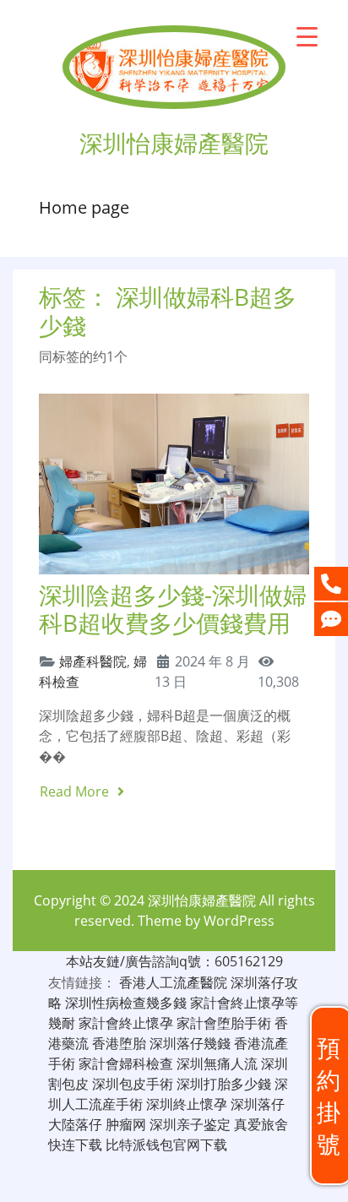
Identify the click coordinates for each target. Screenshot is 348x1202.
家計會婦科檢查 (126, 1063)
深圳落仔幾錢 (190, 1043)
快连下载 (75, 1144)
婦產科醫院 (93, 661)
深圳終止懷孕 (186, 1104)
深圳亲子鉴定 (190, 1124)
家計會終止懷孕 (126, 1023)
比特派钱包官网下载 (166, 1144)
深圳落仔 (258, 1104)
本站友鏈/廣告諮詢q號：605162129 (174, 961)
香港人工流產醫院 (173, 982)
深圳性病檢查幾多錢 (126, 1002)
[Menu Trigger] (307, 36)
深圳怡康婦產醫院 (202, 900)
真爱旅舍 (261, 1124)
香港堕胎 (119, 1043)
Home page (84, 207)
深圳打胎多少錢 (224, 1083)
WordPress (239, 920)
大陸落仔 (75, 1124)
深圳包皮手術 (132, 1083)
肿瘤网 (126, 1124)
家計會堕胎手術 (224, 1023)
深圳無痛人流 (217, 1063)
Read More (76, 791)
